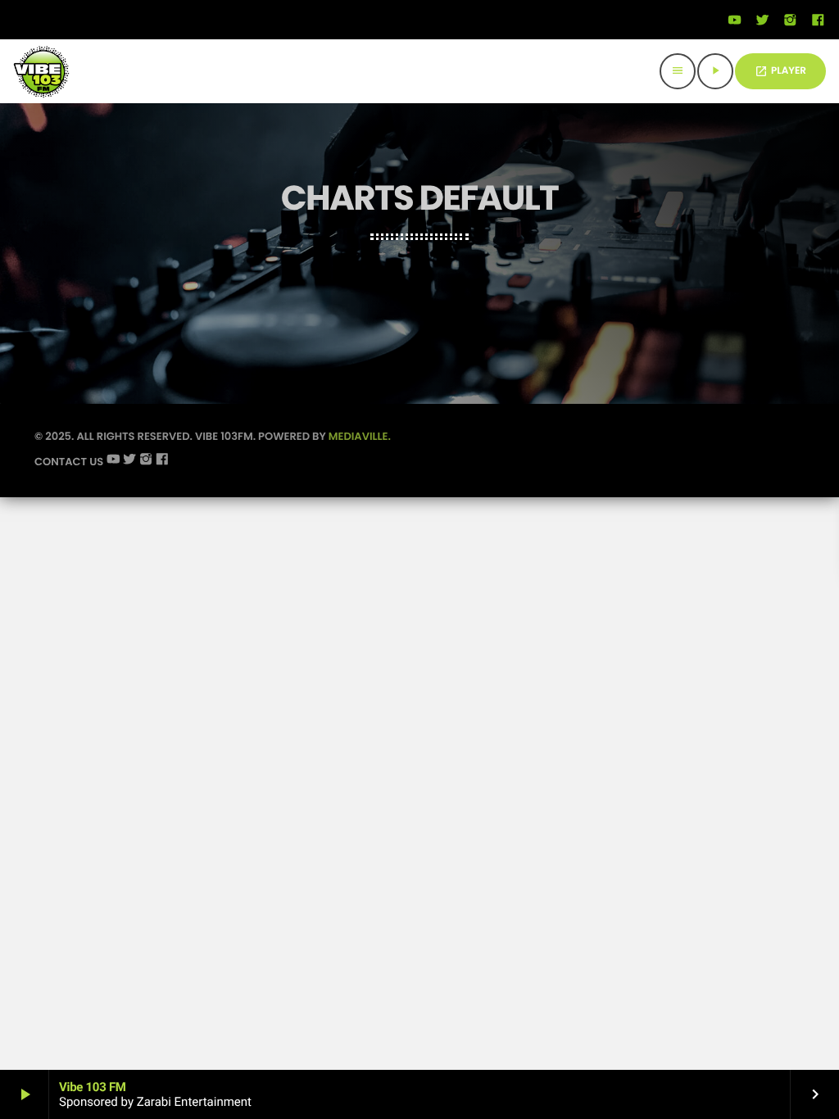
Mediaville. (360, 436)
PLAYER (780, 71)
